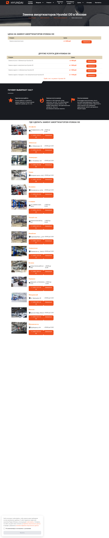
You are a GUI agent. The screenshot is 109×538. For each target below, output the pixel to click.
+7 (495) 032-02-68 (36, 332)
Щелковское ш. (34, 324)
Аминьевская (33, 248)
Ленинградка (33, 157)
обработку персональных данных (32, 523)
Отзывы (89, 2)
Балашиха (32, 187)
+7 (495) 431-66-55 (36, 165)
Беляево (31, 263)
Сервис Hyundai (30, 2)
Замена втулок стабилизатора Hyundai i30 (20, 60)
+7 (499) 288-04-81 (36, 272)
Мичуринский (33, 295)
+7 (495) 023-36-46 (36, 288)
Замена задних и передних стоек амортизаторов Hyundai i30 (26, 74)
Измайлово (32, 233)
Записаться (86, 42)
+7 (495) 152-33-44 (36, 211)
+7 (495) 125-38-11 (36, 256)
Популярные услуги (70, 2)
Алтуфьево (32, 127)
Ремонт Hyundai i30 (44, 17)
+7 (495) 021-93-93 (36, 195)
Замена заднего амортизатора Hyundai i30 (20, 65)
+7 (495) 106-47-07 (36, 241)
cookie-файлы (30, 522)
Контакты (98, 2)
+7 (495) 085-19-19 (36, 303)
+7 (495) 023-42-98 (36, 317)
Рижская (31, 309)
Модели (38, 2)
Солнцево (32, 201)
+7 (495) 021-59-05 (36, 151)
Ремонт (49, 2)
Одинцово (32, 279)
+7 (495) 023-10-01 (36, 227)
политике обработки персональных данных (27, 525)
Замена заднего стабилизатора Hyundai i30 (21, 70)
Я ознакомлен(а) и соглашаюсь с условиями (18, 528)
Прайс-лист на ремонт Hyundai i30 (54, 78)
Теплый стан (33, 217)
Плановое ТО (60, 2)
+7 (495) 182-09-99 (36, 180)
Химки (31, 172)
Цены (79, 2)
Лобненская (32, 143)
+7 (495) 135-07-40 (36, 136)
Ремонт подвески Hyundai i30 (60, 17)
